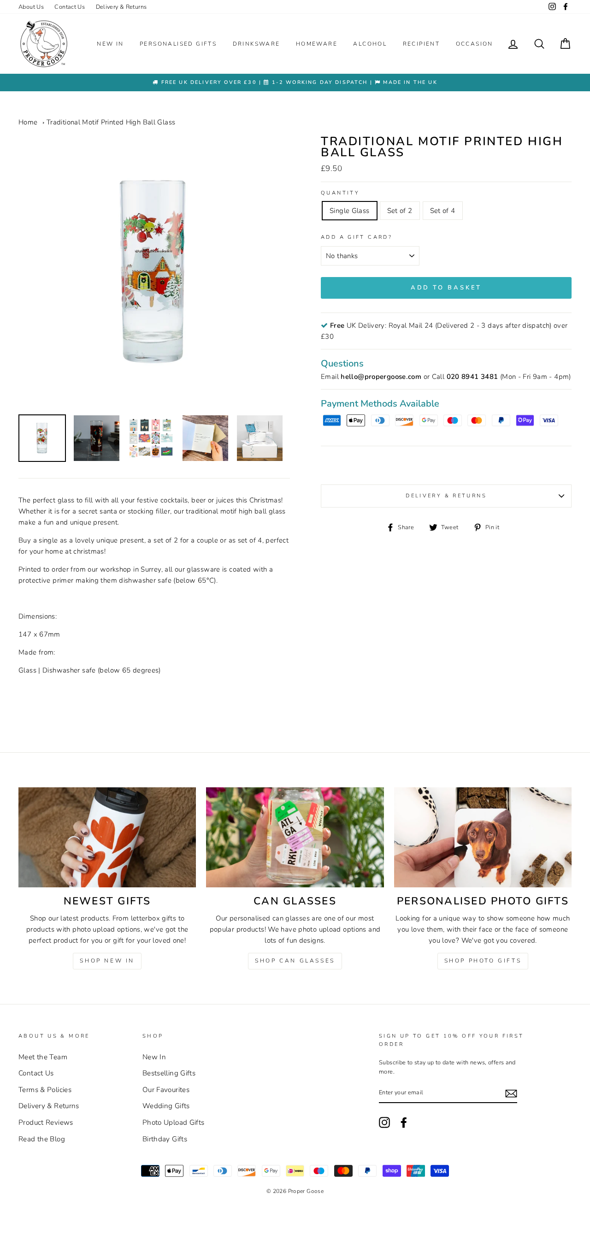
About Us (31, 7)
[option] (295, 82)
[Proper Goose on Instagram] (552, 7)
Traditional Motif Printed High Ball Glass (111, 122)
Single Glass (350, 210)
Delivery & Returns (121, 7)
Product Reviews (45, 1122)
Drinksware (256, 43)
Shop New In (107, 960)
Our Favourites (165, 1089)
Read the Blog (41, 1139)
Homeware (316, 43)
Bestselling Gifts (168, 1073)
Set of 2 (400, 210)
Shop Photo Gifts (483, 960)
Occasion (474, 43)
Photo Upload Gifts (173, 1122)
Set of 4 (442, 210)
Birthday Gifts (164, 1139)
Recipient (421, 43)
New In (110, 43)
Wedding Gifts (166, 1105)
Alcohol (370, 43)
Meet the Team (42, 1057)
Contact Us (69, 7)
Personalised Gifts (178, 43)
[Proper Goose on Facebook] (566, 7)
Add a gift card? (356, 237)
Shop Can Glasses (295, 960)
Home (28, 122)
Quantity (340, 192)
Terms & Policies (44, 1089)
